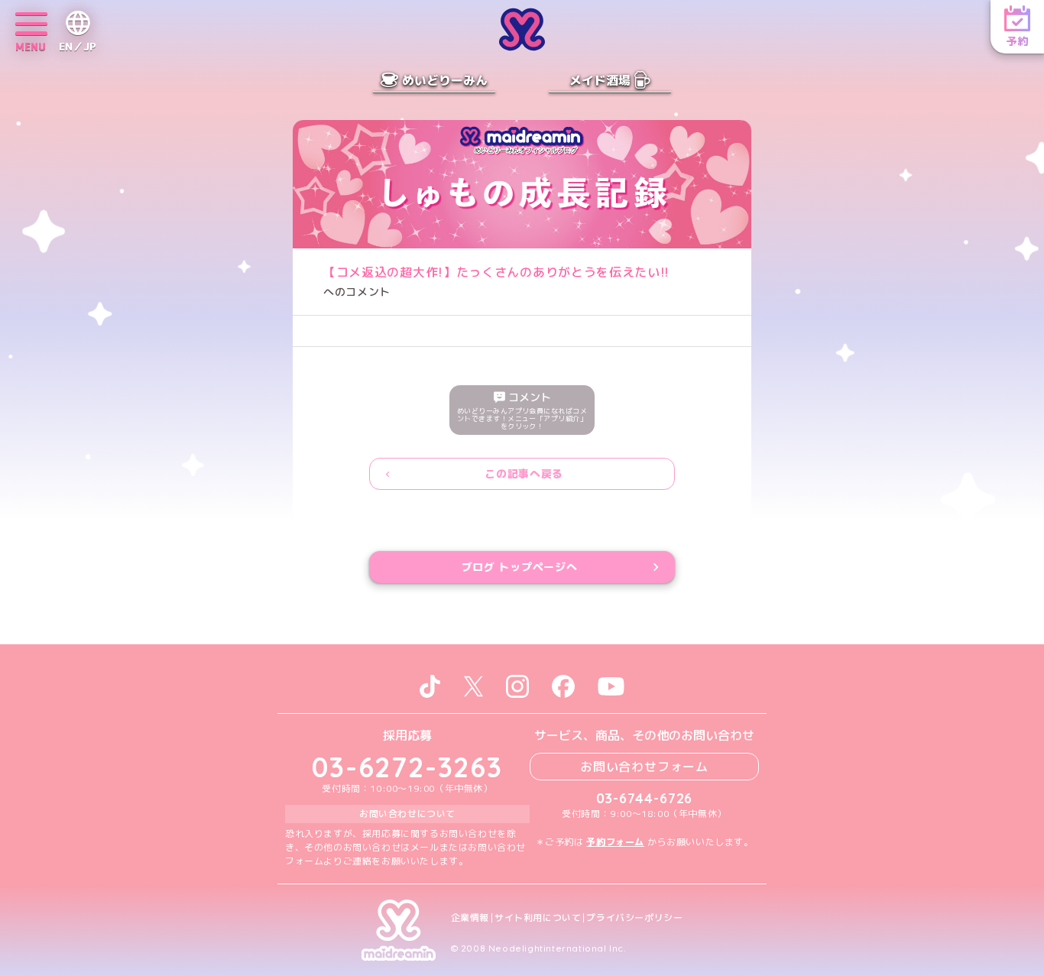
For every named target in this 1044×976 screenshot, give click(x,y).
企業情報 (470, 918)
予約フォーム (615, 841)
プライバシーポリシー (634, 918)
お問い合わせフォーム (644, 766)
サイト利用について (537, 918)
